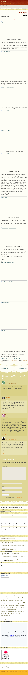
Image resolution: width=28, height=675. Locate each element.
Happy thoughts (9, 560)
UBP (23, 611)
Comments (5, 667)
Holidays (3, 603)
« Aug (2, 531)
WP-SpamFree (19, 497)
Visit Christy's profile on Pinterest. (8, 619)
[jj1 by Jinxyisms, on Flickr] (14, 29)
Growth (15, 600)
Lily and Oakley (5, 544)
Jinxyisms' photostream (5, 566)
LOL (15, 605)
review (4, 611)
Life (22, 603)
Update (2, 613)
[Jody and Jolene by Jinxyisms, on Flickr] (14, 63)
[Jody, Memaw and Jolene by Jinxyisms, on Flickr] (14, 270)
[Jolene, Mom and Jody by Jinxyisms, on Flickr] (14, 290)
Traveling (20, 611)
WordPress (11, 671)
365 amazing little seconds (7, 542)
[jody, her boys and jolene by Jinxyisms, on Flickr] (14, 96)
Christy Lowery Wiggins (4, 575)
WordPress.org (5, 669)
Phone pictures (11, 609)
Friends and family (14, 360)
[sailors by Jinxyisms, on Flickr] (14, 340)
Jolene (6, 414)
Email (3, 486)
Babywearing (5, 598)
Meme (22, 605)
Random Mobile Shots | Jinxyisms (9, 556)
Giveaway (12, 600)
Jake (15, 603)
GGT (9, 600)
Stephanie (4, 553)
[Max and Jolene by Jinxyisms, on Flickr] (14, 140)
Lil (24, 603)
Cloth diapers (12, 598)
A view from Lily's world (20, 596)
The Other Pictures (15, 611)
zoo (9, 615)
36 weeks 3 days (22, 368)
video (8, 613)
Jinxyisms (4, 1)
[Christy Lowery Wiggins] (5, 577)
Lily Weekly (10, 605)
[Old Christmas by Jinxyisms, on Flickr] (14, 314)
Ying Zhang (24, 671)
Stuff (10, 611)
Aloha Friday (4, 596)
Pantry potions (3, 609)
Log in (3, 664)
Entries (4, 666)
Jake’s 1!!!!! (4, 548)
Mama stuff (18, 605)
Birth (9, 598)
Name (4, 482)
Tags (1, 593)
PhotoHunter (18, 609)
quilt (2, 611)
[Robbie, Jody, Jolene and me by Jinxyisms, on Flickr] (14, 236)
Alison (3, 554)
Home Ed (8, 603)
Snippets (7, 611)
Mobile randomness (7, 607)
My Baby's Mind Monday (20, 607)
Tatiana (7, 397)
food (17, 598)
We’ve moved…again (10, 554)
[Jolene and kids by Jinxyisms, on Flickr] (14, 118)
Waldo (13, 613)
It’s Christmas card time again (13, 559)
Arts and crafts (11, 596)
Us (5, 613)
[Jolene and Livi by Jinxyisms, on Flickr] (14, 161)
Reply (3, 394)
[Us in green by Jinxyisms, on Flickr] (14, 206)
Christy (25, 13)
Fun (6, 600)
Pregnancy (23, 609)
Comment (4, 466)
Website (4, 490)
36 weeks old (4, 368)
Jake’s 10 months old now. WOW (9, 549)
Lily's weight (3, 605)
